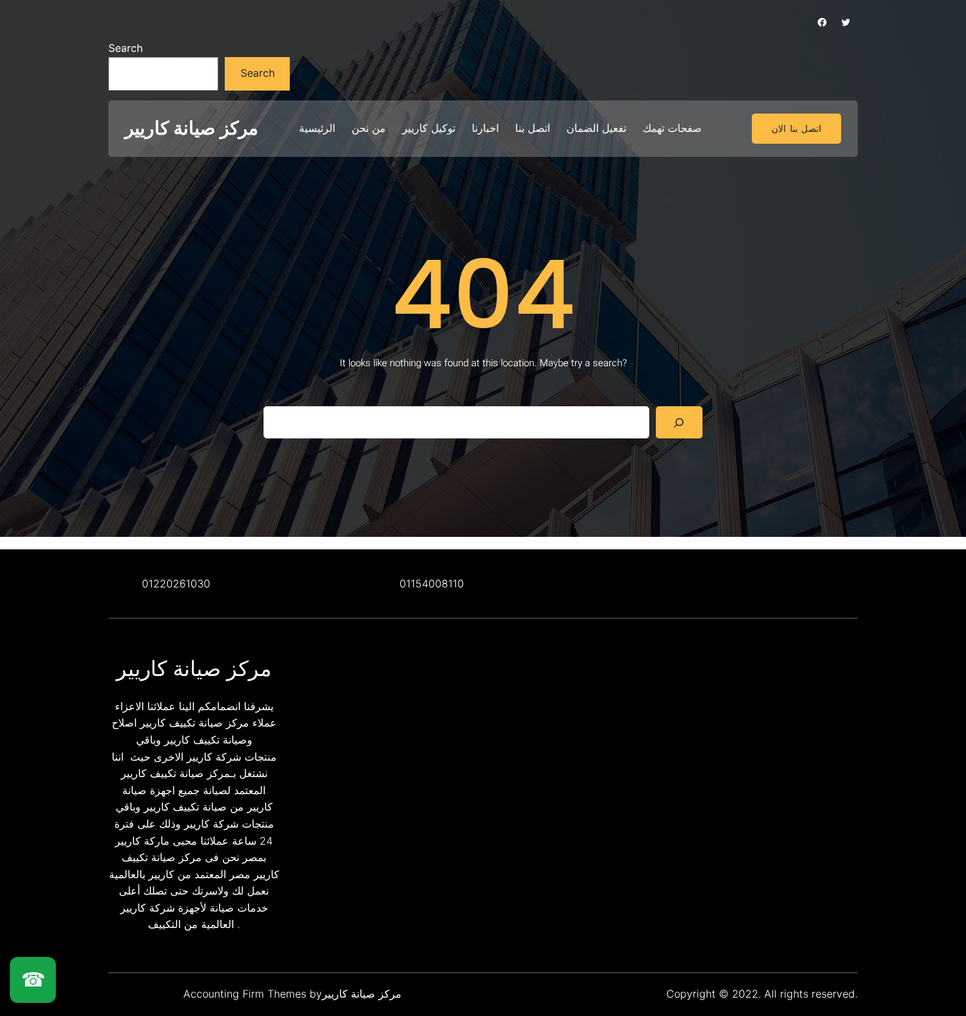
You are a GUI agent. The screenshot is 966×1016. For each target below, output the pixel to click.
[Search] (679, 422)
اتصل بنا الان (796, 128)
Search (125, 47)
